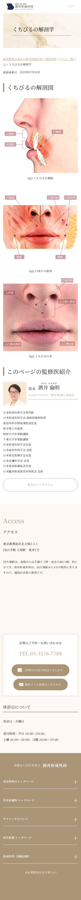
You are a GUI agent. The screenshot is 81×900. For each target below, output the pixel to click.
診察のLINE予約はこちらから (44, 670)
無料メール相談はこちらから (43, 684)
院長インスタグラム (40, 485)
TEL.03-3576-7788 (40, 653)
